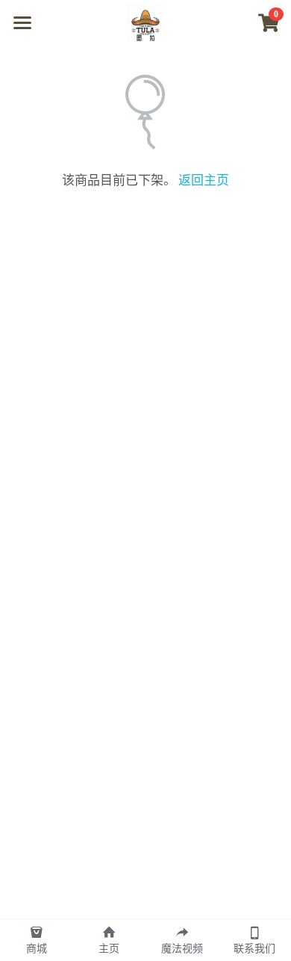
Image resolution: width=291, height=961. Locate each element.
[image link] (145, 21)
